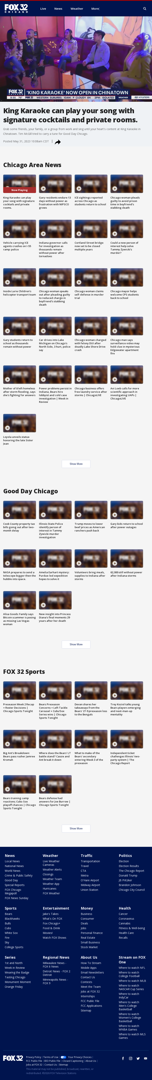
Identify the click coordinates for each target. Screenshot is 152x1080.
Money (87, 908)
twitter (138, 1058)
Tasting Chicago (15, 977)
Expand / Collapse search (144, 9)
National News (14, 866)
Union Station (89, 890)
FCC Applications (91, 1006)
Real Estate (88, 937)
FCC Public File (90, 1001)
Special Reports (15, 885)
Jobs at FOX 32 (90, 991)
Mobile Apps (89, 968)
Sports (10, 908)
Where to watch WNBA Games (129, 1027)
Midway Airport (90, 885)
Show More (76, 463)
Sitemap (86, 1010)
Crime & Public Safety (18, 875)
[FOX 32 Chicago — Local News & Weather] (18, 8)
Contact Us (88, 977)
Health (125, 908)
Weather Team (52, 879)
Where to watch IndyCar (129, 995)
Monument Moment (18, 982)
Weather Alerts (52, 869)
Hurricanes (49, 888)
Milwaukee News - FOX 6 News (54, 964)
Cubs (8, 928)
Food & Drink (51, 928)
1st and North (14, 963)
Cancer (123, 914)
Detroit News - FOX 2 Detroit (56, 973)
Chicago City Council (132, 890)
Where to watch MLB (132, 981)
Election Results (129, 866)
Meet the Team (91, 987)
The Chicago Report (131, 871)
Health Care (126, 933)
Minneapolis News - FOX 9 (55, 981)
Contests (86, 982)
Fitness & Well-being (132, 928)
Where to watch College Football (129, 974)
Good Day (11, 880)
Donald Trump (128, 875)
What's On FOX (52, 918)
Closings (48, 874)
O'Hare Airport (90, 880)
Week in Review (15, 968)
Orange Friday (14, 987)
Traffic (86, 855)
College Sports (14, 947)
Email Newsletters (92, 972)
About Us (89, 957)
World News (12, 871)
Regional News (56, 957)
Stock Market (89, 947)
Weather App (51, 884)
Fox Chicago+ (51, 923)
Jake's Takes (51, 914)
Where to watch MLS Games (132, 1036)
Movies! (48, 933)
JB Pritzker (125, 880)
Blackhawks (12, 918)
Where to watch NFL (132, 968)
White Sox (11, 933)
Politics (125, 855)
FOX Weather (51, 893)
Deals (84, 923)
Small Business (90, 942)
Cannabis (124, 923)
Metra (84, 875)
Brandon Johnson (130, 885)
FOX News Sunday (16, 898)
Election (124, 861)
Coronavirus (126, 918)
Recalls (123, 937)
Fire (7, 937)
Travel (85, 866)
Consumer (87, 918)
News (10, 855)
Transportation (90, 861)
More (95, 8)
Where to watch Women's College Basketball (130, 1017)
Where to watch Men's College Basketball (129, 1005)
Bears (8, 914)
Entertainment (56, 908)
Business (86, 914)
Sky (7, 942)
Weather (50, 855)
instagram (130, 1058)
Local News (12, 861)
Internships (88, 996)
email (145, 1058)
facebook (123, 1058)
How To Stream (91, 963)
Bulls (8, 923)
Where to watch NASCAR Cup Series (131, 987)
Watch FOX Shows (54, 937)
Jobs (83, 928)
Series (10, 957)
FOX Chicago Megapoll (13, 891)
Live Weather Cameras (51, 863)
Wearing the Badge (17, 972)
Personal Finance (92, 933)
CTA (83, 871)
